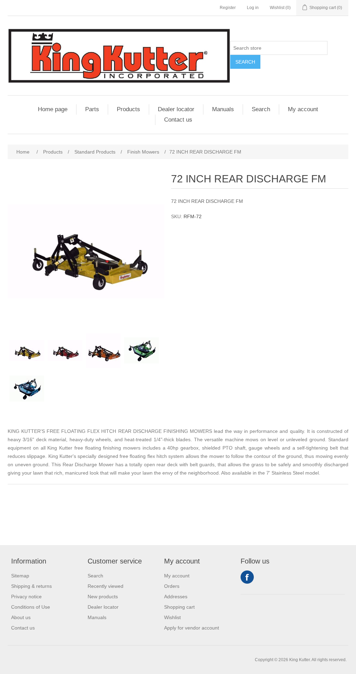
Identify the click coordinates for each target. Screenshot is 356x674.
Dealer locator (176, 109)
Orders (171, 586)
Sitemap (20, 575)
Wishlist (172, 617)
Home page (52, 109)
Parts (92, 109)
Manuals (223, 109)
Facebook (247, 577)
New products (103, 596)
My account (303, 109)
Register (228, 7)
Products (128, 109)
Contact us (178, 119)
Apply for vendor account (191, 628)
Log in (253, 7)
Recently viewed (105, 586)
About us (21, 617)
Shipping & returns (31, 586)
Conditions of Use (30, 607)
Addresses (175, 596)
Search (245, 62)
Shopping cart (179, 607)
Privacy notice (26, 596)
